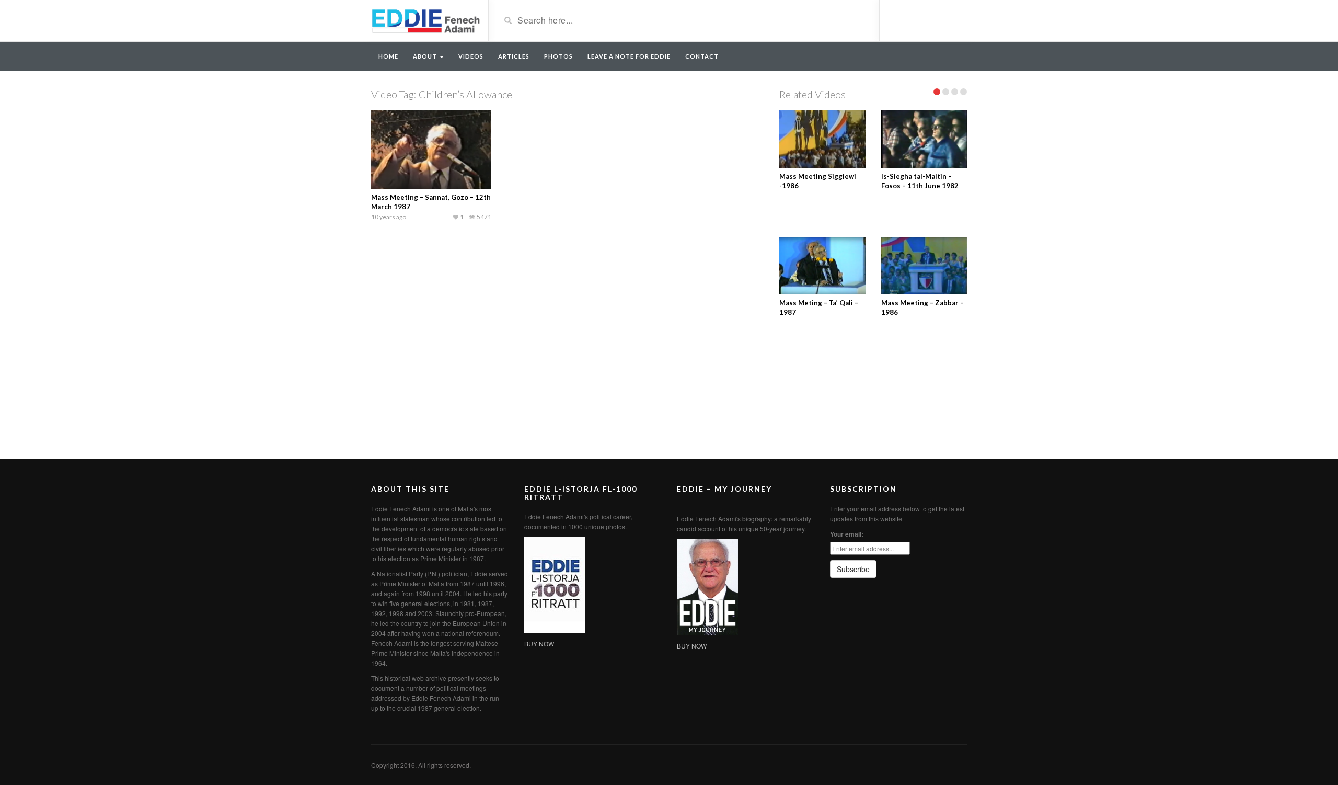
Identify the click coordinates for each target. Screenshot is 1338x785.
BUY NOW (539, 643)
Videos (470, 56)
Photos (558, 56)
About (426, 56)
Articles (513, 56)
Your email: (846, 534)
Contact (702, 56)
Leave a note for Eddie (629, 56)
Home (388, 56)
